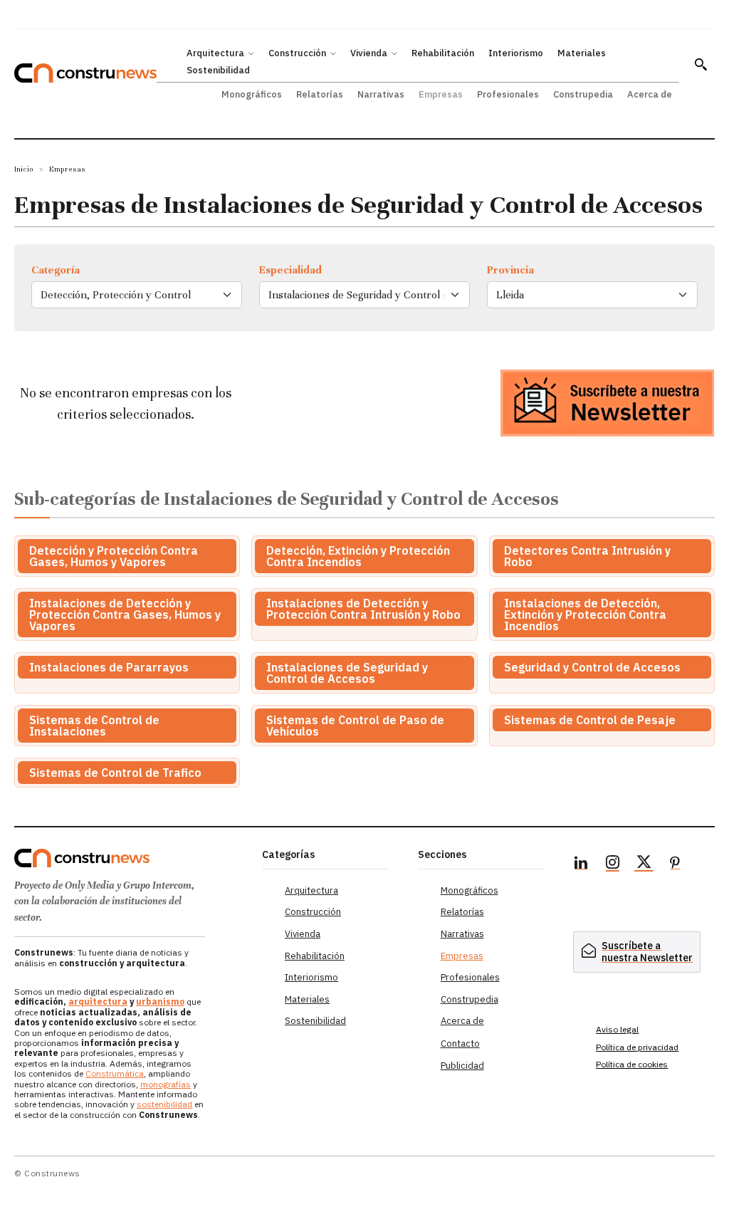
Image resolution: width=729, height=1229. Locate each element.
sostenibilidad (164, 1104)
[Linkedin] (581, 864)
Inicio (23, 169)
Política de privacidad (637, 1047)
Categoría (55, 269)
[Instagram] (612, 864)
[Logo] (131, 858)
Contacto (460, 1043)
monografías (165, 1084)
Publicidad (462, 1066)
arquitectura (97, 1001)
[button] (700, 64)
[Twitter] (643, 864)
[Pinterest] (675, 864)
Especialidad (290, 269)
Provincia (510, 269)
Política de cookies (632, 1064)
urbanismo (160, 1001)
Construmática (114, 1073)
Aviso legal (617, 1029)
